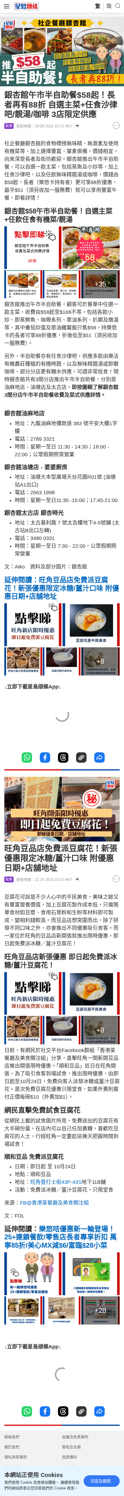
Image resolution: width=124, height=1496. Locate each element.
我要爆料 (69, 1457)
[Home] (27, 6)
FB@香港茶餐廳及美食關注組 (54, 1203)
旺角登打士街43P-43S (56, 1182)
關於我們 (11, 1447)
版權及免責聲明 (75, 1437)
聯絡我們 (11, 1437)
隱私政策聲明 (15, 1457)
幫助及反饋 (71, 1447)
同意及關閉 (101, 1481)
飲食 (8, 126)
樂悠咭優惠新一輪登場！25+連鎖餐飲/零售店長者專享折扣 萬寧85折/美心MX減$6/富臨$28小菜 (60, 1237)
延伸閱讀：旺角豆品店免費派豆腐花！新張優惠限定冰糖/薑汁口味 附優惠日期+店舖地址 (61, 588)
